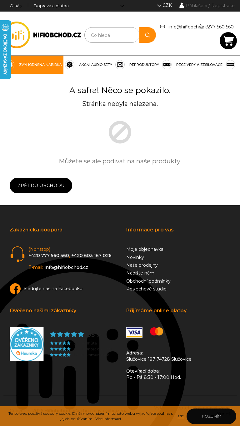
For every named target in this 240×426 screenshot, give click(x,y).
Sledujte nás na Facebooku (53, 288)
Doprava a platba (51, 5)
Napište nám (140, 273)
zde (181, 416)
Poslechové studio (146, 289)
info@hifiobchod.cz (189, 27)
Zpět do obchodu (41, 185)
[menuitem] (33, 65)
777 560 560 (220, 27)
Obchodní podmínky (148, 281)
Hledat (147, 35)
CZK (167, 5)
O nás (15, 5)
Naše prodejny (142, 265)
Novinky (135, 257)
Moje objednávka (144, 249)
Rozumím (211, 416)
